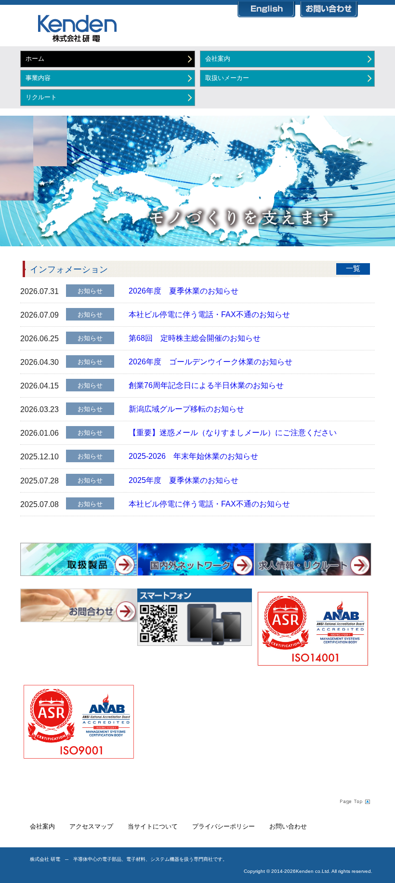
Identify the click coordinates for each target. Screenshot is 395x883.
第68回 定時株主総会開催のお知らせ (195, 338)
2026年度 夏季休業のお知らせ (183, 291)
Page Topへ (354, 801)
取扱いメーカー (227, 77)
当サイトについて (153, 826)
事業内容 (38, 77)
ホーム (35, 58)
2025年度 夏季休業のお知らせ (183, 480)
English (266, 7)
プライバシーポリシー (223, 826)
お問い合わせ (329, 7)
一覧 (353, 268)
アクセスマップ (91, 826)
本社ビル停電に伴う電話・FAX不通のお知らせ (209, 314)
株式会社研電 (70, 28)
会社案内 (217, 58)
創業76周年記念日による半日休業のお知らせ (206, 385)
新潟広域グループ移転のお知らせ (186, 409)
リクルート (41, 97)
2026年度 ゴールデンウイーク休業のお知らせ (210, 362)
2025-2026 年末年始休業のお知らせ (193, 456)
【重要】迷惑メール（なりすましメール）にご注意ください (233, 432)
